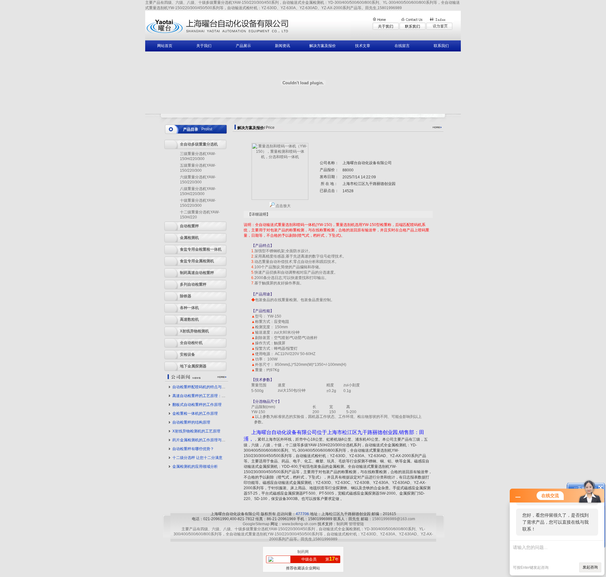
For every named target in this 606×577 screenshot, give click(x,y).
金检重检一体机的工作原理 (195, 413)
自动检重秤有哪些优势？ (193, 449)
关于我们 (203, 46)
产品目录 (190, 129)
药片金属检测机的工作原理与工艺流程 (204, 440)
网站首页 (164, 46)
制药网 (342, 524)
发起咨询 (590, 567)
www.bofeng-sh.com (299, 524)
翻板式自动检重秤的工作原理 (197, 404)
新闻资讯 (282, 46)
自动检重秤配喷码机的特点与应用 (200, 387)
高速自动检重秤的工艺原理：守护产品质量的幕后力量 (217, 396)
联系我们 (441, 46)
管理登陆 (356, 524)
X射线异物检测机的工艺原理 (196, 431)
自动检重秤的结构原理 (191, 422)
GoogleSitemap (256, 524)
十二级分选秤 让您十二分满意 (197, 457)
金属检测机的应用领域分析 (195, 466)
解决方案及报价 (322, 46)
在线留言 (402, 46)
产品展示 (243, 46)
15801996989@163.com (393, 519)
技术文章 (362, 46)
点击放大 (283, 206)
